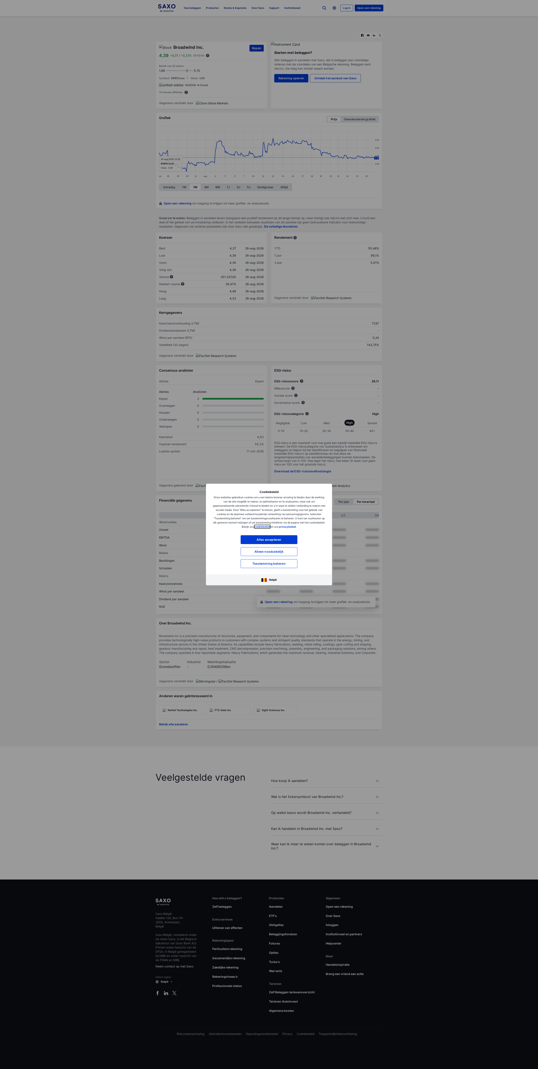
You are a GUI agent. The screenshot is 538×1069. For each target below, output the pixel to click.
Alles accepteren (269, 539)
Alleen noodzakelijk (269, 551)
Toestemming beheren (269, 563)
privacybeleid (287, 526)
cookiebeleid (262, 526)
